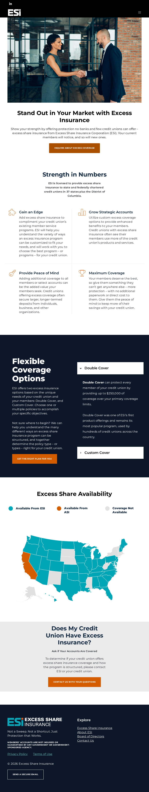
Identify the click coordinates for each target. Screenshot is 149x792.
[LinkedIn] (10, 3)
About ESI (84, 732)
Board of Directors (90, 736)
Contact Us (85, 740)
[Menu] (138, 12)
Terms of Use (42, 754)
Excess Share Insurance (94, 728)
